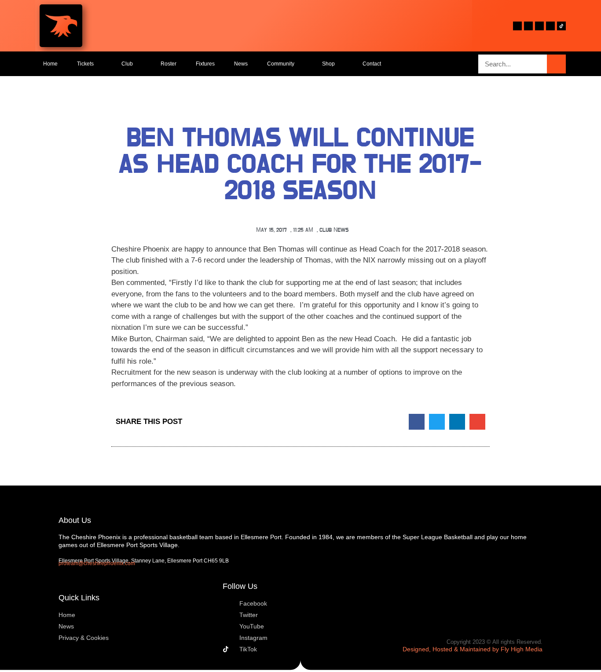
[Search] (556, 64)
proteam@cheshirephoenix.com (97, 563)
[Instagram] (550, 26)
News (241, 64)
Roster (168, 64)
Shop (328, 64)
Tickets (85, 64)
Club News (334, 230)
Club (127, 64)
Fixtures (205, 64)
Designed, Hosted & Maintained (447, 649)
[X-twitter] (528, 26)
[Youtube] (539, 26)
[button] (417, 422)
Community (280, 64)
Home (50, 64)
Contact (372, 64)
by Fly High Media (517, 649)
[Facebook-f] (517, 26)
